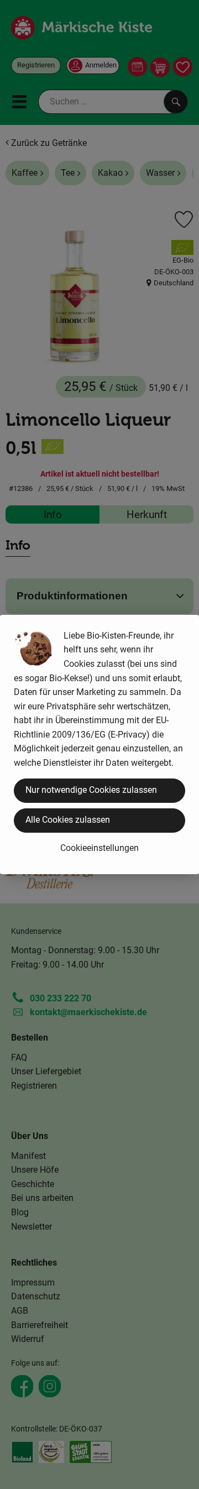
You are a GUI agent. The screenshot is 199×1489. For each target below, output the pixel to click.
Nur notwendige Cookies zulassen (91, 790)
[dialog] (99, 744)
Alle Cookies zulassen (67, 819)
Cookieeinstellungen (99, 848)
